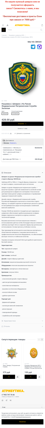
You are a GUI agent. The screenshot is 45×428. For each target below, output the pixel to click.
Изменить (13, 143)
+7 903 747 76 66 (8, 395)
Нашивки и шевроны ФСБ (16, 35)
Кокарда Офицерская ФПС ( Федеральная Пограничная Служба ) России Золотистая (33, 367)
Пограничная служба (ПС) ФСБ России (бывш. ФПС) (17, 37)
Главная (4, 35)
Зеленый (4, 113)
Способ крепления (16, 111)
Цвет (3, 111)
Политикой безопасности (23, 417)
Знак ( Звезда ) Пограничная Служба (11, 366)
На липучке (15, 113)
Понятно (22, 422)
